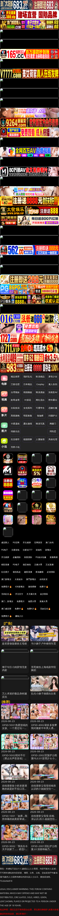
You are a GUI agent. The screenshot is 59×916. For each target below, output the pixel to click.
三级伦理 (15, 384)
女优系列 (27, 407)
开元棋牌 (27, 542)
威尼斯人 (5, 542)
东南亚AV (52, 392)
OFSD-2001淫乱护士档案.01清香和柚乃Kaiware (44, 849)
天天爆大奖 (32, 594)
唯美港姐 (40, 392)
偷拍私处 (17, 572)
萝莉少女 (53, 376)
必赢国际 (17, 557)
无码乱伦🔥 (6, 594)
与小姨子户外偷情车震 (43, 643)
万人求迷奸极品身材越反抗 (14, 695)
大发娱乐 (19, 579)
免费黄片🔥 (6, 616)
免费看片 (21, 601)
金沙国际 (44, 594)
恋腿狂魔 (53, 407)
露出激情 (27, 423)
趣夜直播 (28, 572)
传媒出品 (15, 431)
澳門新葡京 (31, 579)
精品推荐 (15, 376)
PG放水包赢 (41, 557)
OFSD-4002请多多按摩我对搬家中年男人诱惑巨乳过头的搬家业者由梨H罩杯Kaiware (44, 729)
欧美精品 (40, 376)
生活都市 (15, 439)
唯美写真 (40, 423)
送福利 (39, 549)
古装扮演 (15, 407)
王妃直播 (50, 564)
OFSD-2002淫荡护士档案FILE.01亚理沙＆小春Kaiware (44, 758)
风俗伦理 (53, 439)
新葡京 (48, 549)
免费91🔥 (19, 608)
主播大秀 (38, 564)
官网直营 (38, 542)
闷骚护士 (53, 415)
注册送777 (27, 549)
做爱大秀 (32, 601)
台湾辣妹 (15, 392)
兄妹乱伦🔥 (45, 608)
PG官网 (16, 542)
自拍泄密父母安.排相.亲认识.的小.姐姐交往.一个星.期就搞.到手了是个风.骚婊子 (43, 820)
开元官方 (19, 594)
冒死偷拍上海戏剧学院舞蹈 (43, 668)
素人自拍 (53, 384)
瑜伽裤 (40, 415)
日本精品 (27, 384)
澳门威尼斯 (6, 608)
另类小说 (15, 446)
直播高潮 (54, 557)
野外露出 (53, 399)
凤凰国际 (28, 557)
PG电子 (4, 549)
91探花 (27, 399)
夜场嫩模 (40, 572)
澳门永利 (50, 542)
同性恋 (53, 431)
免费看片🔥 (6, 586)
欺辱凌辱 (15, 399)
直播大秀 (43, 601)
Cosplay (40, 384)
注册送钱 (15, 549)
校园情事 (27, 439)
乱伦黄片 (5, 572)
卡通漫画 (15, 423)
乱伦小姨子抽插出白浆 (43, 693)
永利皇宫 (43, 579)
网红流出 (40, 399)
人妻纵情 (40, 439)
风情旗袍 (15, 415)
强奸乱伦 (27, 376)
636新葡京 (20, 586)
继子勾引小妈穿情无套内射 (14, 668)
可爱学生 (40, 407)
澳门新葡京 (6, 579)
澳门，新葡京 (7, 601)
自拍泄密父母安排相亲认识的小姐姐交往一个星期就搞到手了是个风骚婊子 (43, 790)
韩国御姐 (27, 392)
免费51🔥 (43, 586)
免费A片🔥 (32, 608)
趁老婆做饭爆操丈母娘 (14, 643)
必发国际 (51, 572)
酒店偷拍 (27, 564)
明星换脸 (27, 415)
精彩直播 (5, 564)
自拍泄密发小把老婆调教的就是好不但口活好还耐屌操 (14, 788)
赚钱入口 (19, 616)
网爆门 (53, 423)
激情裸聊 (32, 586)
